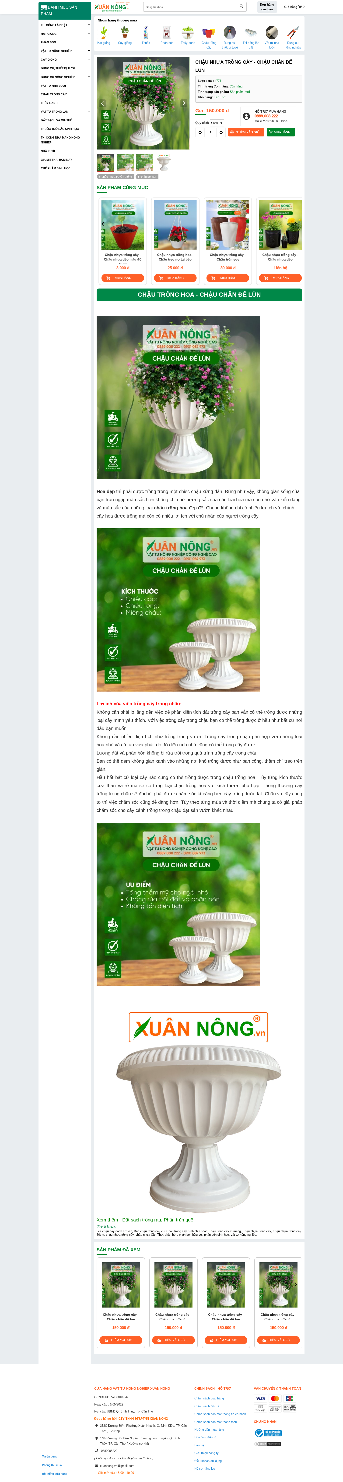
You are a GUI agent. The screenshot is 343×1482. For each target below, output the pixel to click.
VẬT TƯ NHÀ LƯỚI (53, 85)
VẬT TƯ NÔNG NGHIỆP (56, 50)
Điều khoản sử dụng (208, 1461)
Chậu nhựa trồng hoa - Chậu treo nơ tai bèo (173, 257)
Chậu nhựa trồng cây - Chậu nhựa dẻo (279, 257)
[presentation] (103, 224)
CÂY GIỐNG (49, 59)
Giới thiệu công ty (206, 1453)
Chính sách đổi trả (206, 1406)
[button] (184, 103)
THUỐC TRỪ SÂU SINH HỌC (60, 128)
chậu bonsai (148, 176)
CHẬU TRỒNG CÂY (54, 94)
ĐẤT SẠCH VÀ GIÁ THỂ (56, 120)
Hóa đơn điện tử (205, 1437)
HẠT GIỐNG (48, 33)
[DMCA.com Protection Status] (268, 1447)
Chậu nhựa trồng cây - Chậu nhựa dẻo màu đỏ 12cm (121, 259)
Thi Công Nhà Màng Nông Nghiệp (60, 140)
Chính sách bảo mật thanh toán (215, 1422)
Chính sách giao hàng (209, 1398)
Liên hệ (199, 1445)
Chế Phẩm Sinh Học (55, 168)
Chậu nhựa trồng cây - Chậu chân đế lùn (121, 1317)
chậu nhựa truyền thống (117, 176)
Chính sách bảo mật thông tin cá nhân (220, 1414)
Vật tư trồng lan (54, 111)
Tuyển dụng (49, 1456)
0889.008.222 (266, 116)
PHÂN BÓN (48, 42)
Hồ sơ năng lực (205, 1468)
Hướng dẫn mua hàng (209, 1429)
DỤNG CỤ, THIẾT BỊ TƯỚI (58, 68)
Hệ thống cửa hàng (54, 1473)
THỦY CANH (49, 102)
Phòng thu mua (52, 1465)
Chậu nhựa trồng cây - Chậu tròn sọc (226, 257)
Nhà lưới (48, 151)
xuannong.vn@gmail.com (117, 1466)
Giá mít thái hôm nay (56, 159)
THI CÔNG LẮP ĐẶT (54, 25)
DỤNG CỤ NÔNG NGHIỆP (58, 77)
